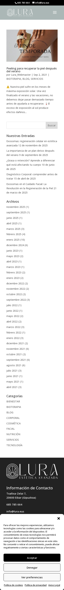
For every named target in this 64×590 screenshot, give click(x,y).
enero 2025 (13, 239)
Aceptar (32, 558)
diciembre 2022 (15, 283)
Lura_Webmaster (21, 74)
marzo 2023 (13, 267)
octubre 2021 (14, 354)
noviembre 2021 (15, 348)
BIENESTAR (13, 401)
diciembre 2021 (15, 343)
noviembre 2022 (15, 288)
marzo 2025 (13, 229)
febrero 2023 (13, 272)
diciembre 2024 (15, 245)
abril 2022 (12, 321)
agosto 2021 (13, 365)
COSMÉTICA (13, 423)
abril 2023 (12, 261)
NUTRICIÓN (13, 434)
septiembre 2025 (16, 212)
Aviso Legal (54, 585)
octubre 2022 (14, 294)
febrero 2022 (13, 332)
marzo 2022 (13, 327)
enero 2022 (13, 338)
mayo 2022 (12, 316)
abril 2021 (12, 387)
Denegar (32, 567)
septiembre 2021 (16, 359)
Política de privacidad (36, 585)
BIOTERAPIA (13, 78)
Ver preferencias (32, 577)
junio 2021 (12, 376)
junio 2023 (12, 250)
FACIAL (10, 428)
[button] (58, 518)
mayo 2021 (12, 381)
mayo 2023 (12, 256)
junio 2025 (12, 218)
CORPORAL (13, 418)
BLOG (25, 78)
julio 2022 (12, 305)
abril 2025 (12, 223)
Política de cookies (13, 585)
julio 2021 (12, 370)
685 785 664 (14, 504)
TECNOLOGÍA (14, 445)
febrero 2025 (13, 234)
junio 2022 (12, 310)
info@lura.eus (15, 511)
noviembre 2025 (15, 207)
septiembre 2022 (16, 299)
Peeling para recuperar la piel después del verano (31, 69)
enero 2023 (13, 278)
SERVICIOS (37, 78)
